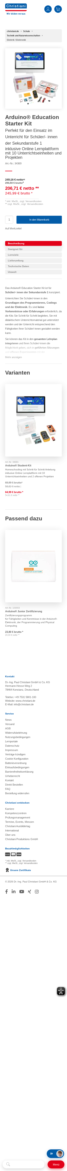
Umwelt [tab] (12, 272)
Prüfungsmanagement (17, 817)
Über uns (10, 834)
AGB (8, 728)
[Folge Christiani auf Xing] (29, 891)
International (12, 830)
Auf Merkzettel (13, 228)
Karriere (9, 808)
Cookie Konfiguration (16, 758)
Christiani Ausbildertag (17, 826)
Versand (9, 724)
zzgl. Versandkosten (31, 201)
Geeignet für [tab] (15, 249)
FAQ (7, 788)
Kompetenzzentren (15, 813)
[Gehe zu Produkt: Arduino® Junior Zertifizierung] (33, 566)
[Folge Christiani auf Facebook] (6, 891)
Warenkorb (58, 9)
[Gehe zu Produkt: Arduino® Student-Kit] (33, 420)
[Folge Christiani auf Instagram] (37, 891)
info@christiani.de (24, 704)
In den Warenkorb (39, 219)
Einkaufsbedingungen (17, 767)
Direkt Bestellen (14, 784)
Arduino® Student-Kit (18, 465)
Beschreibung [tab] (16, 243)
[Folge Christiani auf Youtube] (21, 891)
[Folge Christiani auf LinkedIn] (13, 891)
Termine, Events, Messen (19, 821)
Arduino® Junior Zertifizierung (23, 611)
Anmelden (48, 9)
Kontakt (9, 780)
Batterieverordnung (15, 763)
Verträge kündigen (15, 754)
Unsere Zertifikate (20, 870)
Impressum (11, 750)
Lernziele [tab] (13, 254)
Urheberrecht (12, 775)
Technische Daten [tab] (18, 266)
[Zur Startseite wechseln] (16, 5)
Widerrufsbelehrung (16, 732)
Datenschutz (12, 745)
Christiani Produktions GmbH (21, 839)
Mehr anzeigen (13, 357)
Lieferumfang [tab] (16, 260)
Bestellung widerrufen (17, 793)
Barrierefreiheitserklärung (19, 771)
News (8, 719)
